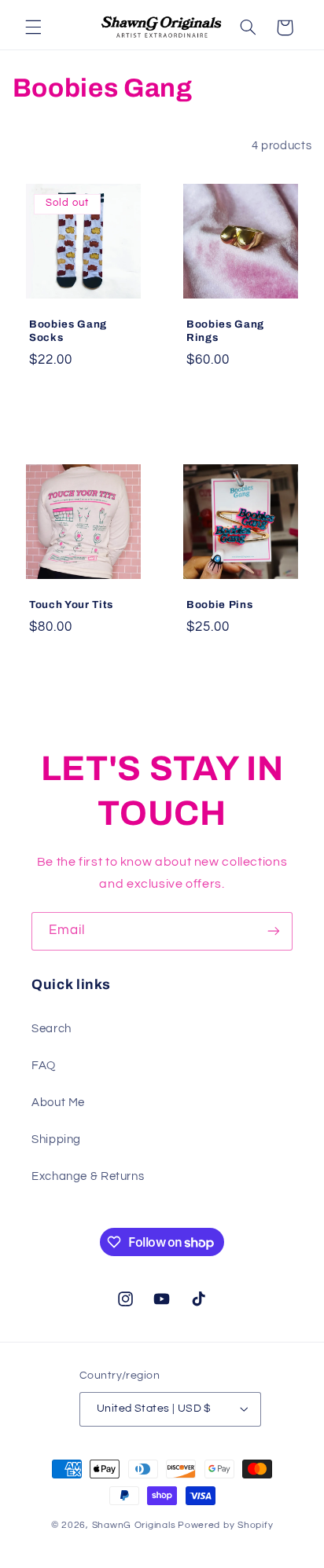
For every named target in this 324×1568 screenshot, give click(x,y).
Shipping (56, 1139)
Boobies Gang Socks (68, 330)
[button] (33, 27)
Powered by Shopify (225, 1525)
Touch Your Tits (71, 604)
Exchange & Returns (87, 1176)
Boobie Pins (219, 604)
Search (51, 1029)
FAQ (43, 1066)
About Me (58, 1102)
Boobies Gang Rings (225, 330)
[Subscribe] (274, 931)
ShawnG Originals (134, 1525)
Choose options (240, 402)
